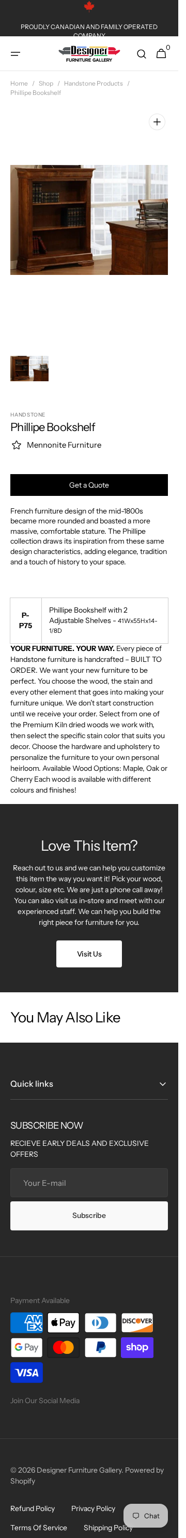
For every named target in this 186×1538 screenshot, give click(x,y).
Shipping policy (108, 1516)
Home (19, 83)
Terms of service (38, 1516)
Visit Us (89, 943)
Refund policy (32, 1497)
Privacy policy (93, 1497)
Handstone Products (93, 83)
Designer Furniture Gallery (79, 1459)
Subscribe (88, 1204)
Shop (46, 83)
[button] (15, 54)
